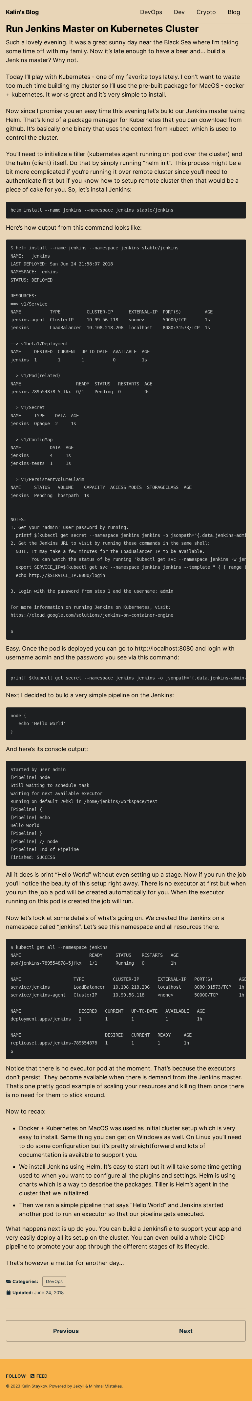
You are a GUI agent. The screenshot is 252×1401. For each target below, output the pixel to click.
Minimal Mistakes (105, 1386)
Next (186, 1330)
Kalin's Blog (22, 12)
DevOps (151, 12)
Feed (41, 1376)
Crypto (206, 12)
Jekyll (78, 1386)
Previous (66, 1330)
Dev (179, 12)
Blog (234, 12)
